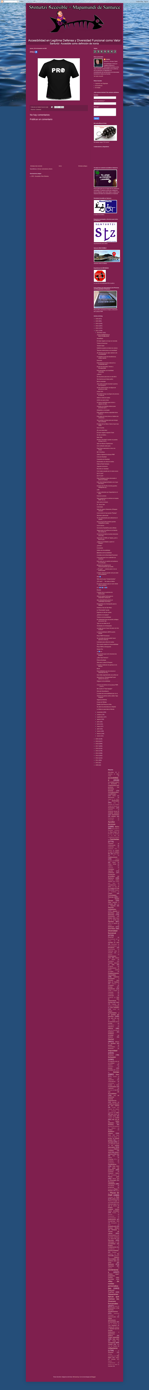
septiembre (100, 717)
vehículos (110, 1352)
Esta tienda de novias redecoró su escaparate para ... (106, 363)
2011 (97, 760)
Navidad (110, 1142)
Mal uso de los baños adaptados (113, 1121)
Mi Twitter (97, 87)
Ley (115, 1090)
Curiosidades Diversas (112, 896)
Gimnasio (116, 1005)
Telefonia (110, 1327)
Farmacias (110, 992)
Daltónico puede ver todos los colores (107, 348)
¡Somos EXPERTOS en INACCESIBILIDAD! (103, 335)
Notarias (110, 1149)
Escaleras (110, 966)
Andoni (108, 59)
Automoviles (111, 819)
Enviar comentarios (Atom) (45, 169)
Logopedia (110, 1112)
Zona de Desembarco (103, 691)
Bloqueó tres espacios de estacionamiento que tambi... (105, 565)
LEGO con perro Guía (103, 400)
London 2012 (112, 1116)
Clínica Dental (112, 864)
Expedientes (111, 989)
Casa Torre (116, 853)
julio (98, 721)
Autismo (113, 816)
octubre (99, 714)
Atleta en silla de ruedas (103, 397)
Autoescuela (111, 818)
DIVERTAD (111, 937)
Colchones (110, 867)
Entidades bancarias (113, 963)
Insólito (117, 1070)
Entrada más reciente (36, 166)
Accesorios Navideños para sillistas (106, 528)
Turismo (110, 1344)
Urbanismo (113, 1348)
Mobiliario (110, 1129)
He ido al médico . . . (102, 435)
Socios (115, 1306)
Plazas (117, 1190)
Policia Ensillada (101, 660)
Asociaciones (115, 814)
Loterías (110, 1117)
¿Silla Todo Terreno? (102, 657)
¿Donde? (99, 545)
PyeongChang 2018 (113, 1221)
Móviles (115, 1136)
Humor (111, 1039)
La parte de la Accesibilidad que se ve (107, 693)
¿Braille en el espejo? (103, 615)
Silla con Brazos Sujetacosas (105, 443)
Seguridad (111, 1266)
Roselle (99, 590)
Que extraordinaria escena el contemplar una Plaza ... (105, 600)
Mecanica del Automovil (113, 1126)
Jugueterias (111, 1079)
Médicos (113, 1128)
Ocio (118, 1154)
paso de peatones (113, 1169)
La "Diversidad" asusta (103, 610)
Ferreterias (111, 994)
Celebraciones (112, 857)
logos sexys (114, 1114)
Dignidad (111, 921)
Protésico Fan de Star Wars (104, 607)
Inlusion (110, 1068)
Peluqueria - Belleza (113, 1173)
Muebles (110, 1138)
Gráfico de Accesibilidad (103, 550)
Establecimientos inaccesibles (113, 974)
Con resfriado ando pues (103, 446)
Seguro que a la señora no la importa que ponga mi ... (107, 531)
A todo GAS (100, 391)
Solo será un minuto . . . (103, 502)
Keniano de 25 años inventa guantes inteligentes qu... (107, 486)
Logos (117, 1112)
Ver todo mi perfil (98, 76)
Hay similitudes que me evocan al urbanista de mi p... (106, 671)
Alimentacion (111, 797)
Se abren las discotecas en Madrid (106, 707)
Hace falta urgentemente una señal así (107, 675)
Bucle (98, 668)
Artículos (115, 806)
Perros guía (116, 1178)
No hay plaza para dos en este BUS (106, 376)
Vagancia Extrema (102, 699)
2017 (97, 746)
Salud (117, 1255)
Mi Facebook (98, 85)
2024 (97, 323)
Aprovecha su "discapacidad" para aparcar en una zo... (106, 678)
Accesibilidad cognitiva (113, 782)
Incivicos (111, 1055)
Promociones (111, 1216)
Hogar (109, 1030)
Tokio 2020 (115, 1339)
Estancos (114, 983)
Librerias (114, 1102)
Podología (110, 1197)
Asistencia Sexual (112, 811)
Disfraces (111, 927)
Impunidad (112, 1051)
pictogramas (111, 1187)
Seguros (110, 1267)
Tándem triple (100, 345)
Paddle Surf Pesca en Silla (104, 704)
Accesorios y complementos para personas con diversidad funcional (113, 787)
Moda (109, 1135)
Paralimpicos (112, 1164)
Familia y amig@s (112, 990)
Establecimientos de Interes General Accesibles (113, 969)
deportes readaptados (112, 908)
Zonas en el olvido (112, 1364)
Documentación (111, 939)
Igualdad (113, 1043)
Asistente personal (113, 813)
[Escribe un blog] (57, 107)
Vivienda (113, 1359)
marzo (99, 731)
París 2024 (116, 1166)
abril (98, 729)
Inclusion (112, 1057)
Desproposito (111, 916)
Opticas (110, 1157)
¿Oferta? (99, 374)
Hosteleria (111, 1032)
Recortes (111, 1240)
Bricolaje (110, 833)
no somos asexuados (113, 1146)
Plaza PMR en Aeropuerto (104, 646)
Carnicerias (111, 846)
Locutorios (113, 1110)
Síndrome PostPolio (111, 1291)
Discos (109, 923)
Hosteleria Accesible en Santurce (113, 1035)
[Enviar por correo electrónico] (55, 107)
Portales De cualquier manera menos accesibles (113, 1209)
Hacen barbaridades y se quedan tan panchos (113, 1013)
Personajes (113, 1180)
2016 (97, 748)
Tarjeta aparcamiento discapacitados (112, 1320)
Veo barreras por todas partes (105, 379)
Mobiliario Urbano (111, 1132)
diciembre (100, 332)
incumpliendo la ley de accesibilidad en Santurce (113, 1063)
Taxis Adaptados (112, 1325)
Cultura (110, 893)
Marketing (111, 1124)
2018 (97, 743)
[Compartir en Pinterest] (63, 107)
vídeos (117, 1357)
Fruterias (114, 1004)
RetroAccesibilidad (113, 1250)
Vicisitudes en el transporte (104, 626)
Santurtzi (111, 1264)
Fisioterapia (111, 995)
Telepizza (117, 1327)
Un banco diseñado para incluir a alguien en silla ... (106, 403)
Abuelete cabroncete (102, 515)
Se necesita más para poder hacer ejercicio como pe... (106, 639)
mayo (98, 726)
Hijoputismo (111, 1026)
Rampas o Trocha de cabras (113, 1231)
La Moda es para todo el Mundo (105, 709)
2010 (97, 762)
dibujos (110, 918)
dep (118, 904)
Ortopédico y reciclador (103, 410)
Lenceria (110, 1090)
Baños (117, 826)
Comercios (111, 872)
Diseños (110, 925)
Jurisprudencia (111, 1081)
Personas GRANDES (111, 1183)
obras (109, 1152)
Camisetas (38, 109)
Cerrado (117, 860)
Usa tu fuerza (100, 525)
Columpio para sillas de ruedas (105, 642)
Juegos (110, 1078)
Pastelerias (111, 1171)
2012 (97, 758)
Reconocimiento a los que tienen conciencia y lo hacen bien (113, 1237)
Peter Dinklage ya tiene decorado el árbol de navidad (107, 479)
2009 (97, 765)
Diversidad (111, 928)
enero (99, 736)
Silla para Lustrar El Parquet (104, 662)
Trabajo (114, 1340)
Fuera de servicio (101, 496)
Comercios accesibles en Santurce (113, 876)
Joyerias (115, 1076)
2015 (97, 750)
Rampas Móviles (113, 1228)
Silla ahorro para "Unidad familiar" (106, 579)
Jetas (117, 1074)
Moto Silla (99, 437)
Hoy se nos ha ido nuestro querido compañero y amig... (106, 522)
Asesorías (110, 809)
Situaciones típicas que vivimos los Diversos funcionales (113, 1299)
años (115, 802)
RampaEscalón (112, 1226)
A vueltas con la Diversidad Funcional (107, 555)
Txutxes (115, 1346)
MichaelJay (76, 1377)
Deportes (113, 906)
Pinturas (110, 1189)
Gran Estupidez (114, 1007)
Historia (110, 1028)
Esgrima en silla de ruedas (104, 612)
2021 (97, 330)
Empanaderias (111, 949)
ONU (113, 1155)
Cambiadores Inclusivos (113, 837)
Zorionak (110, 1366)
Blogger (93, 1377)
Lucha (117, 1117)
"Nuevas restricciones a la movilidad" (107, 350)
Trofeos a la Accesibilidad (104, 617)
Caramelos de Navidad (103, 459)
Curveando (100, 548)
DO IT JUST (100, 473)
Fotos (117, 1002)
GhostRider (100, 338)
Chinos (114, 862)
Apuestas (110, 804)
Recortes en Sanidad (102, 468)
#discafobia (111, 772)
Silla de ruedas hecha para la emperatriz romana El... (105, 596)
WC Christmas (101, 452)
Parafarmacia (111, 1162)
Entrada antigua (82, 166)
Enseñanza (111, 961)
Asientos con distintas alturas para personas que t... (106, 407)
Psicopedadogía (112, 1217)
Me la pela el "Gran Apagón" (104, 688)
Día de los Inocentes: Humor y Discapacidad (105, 367)
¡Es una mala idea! (102, 430)
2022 (97, 328)
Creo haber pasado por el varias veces (107, 471)
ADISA (114, 795)
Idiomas (117, 1041)
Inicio (60, 166)
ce (113, 855)
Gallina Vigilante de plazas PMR (106, 454)
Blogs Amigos (113, 832)
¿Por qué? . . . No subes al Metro (106, 581)
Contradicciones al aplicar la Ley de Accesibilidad (113, 886)
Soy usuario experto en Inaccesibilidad (107, 644)
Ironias (116, 1072)
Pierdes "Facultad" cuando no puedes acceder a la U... (107, 440)
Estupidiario (111, 985)
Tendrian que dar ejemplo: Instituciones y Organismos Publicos (113, 1332)
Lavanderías (111, 1083)
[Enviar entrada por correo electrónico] (52, 107)
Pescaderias (111, 1185)
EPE (113, 964)
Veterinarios (111, 1356)
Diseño (115, 923)
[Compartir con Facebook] (61, 107)
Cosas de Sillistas (102, 702)
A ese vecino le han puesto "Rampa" (107, 513)
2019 (97, 741)
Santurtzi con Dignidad (101, 83)
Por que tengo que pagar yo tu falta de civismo (113, 1204)
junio (98, 724)
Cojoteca (110, 865)
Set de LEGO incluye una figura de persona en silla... (106, 388)
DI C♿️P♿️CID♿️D (102, 587)
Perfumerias (114, 1175)
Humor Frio (100, 649)
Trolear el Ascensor (102, 343)
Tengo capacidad (113, 1337)
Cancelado (100, 507)
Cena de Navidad (102, 457)
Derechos (111, 914)
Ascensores (111, 808)
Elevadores (111, 947)
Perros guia (113, 1176)
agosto (99, 719)
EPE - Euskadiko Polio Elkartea (40, 176)
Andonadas (115, 801)
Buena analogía (101, 381)
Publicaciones (112, 1219)
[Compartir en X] (59, 107)
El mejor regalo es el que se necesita (107, 341)
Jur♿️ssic (99, 651)
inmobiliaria (110, 1070)
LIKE (98, 489)
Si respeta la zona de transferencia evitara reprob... (106, 357)
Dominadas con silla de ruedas (105, 461)
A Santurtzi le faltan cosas (113, 774)
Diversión (99, 360)
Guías (114, 1009)
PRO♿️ (99, 576)
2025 (97, 321)
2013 (97, 755)
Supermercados (112, 1316)
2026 (97, 318)
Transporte (111, 1342)
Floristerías (110, 997)
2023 (97, 326)
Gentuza (110, 1005)
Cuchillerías (113, 891)
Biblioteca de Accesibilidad (104, 552)
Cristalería (116, 890)
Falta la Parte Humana (103, 464)
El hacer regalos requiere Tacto (105, 432)
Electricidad (114, 944)
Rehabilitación (111, 1248)
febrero (99, 733)
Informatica (110, 1066)
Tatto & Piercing (112, 1323)
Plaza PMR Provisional (103, 635)
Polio (117, 1197)
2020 (97, 739)
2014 (97, 753)
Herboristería (111, 1025)
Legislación (111, 1088)
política (114, 1199)
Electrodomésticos (112, 946)
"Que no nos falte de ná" (103, 623)
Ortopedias (111, 1159)
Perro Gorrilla (100, 428)
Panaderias (111, 1161)
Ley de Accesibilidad (113, 1092)
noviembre (100, 712)
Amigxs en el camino (113, 799)
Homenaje (115, 1030)
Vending (110, 1354)
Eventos (110, 987)
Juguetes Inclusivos (102, 466)
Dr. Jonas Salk (101, 504)
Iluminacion (111, 1048)
